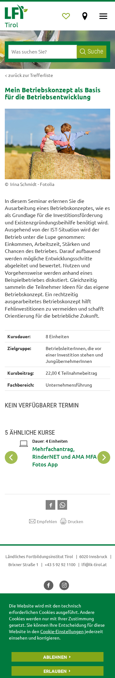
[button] (51, 504)
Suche (95, 51)
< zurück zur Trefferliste (29, 75)
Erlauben (55, 671)
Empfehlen (47, 521)
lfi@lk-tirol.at (94, 564)
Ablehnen (55, 657)
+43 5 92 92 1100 (60, 564)
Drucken (75, 521)
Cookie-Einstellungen (62, 631)
